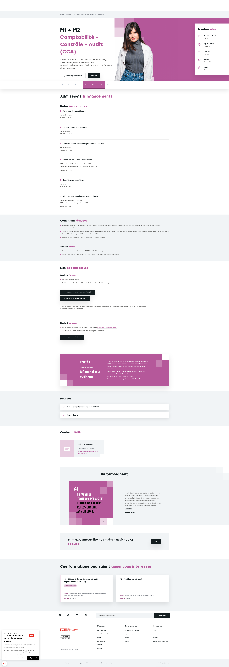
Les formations (101, 630)
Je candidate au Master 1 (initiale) (75, 298)
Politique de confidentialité (84, 663)
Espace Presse (129, 634)
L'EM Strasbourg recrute (132, 630)
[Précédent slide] (103, 521)
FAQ (108, 85)
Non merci (8, 658)
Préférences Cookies (106, 663)
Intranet (155, 637)
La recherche (101, 641)
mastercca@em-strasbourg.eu (88, 451)
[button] (4, 663)
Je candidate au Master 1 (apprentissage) (77, 292)
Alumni (127, 637)
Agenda (99, 648)
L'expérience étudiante (103, 634)
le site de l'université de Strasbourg (71, 308)
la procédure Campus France (106, 327)
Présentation (66, 85)
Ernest (155, 630)
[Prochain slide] (110, 521)
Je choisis (20, 658)
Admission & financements (94, 85)
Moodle (155, 634)
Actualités (100, 644)
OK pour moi (33, 658)
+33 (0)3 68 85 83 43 (84, 453)
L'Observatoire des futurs (160, 641)
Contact (127, 641)
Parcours (78, 85)
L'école (99, 637)
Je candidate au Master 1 (72, 337)
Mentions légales (65, 663)
